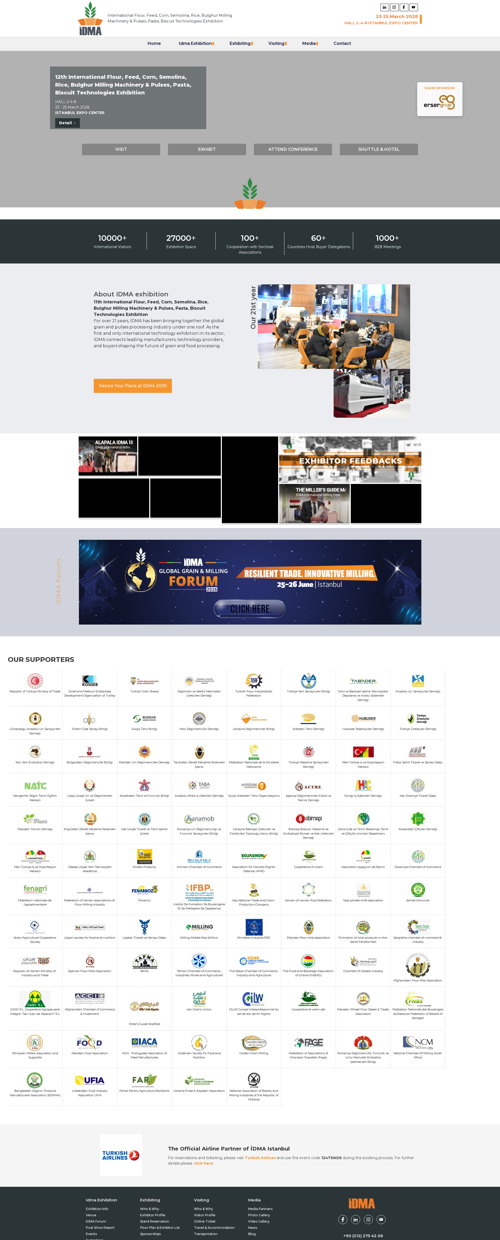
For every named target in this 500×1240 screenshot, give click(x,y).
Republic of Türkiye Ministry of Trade (35, 691)
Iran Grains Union (199, 1009)
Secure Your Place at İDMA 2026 (133, 385)
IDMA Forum (96, 1221)
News (252, 1228)
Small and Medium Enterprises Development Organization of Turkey (89, 694)
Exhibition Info (97, 1209)
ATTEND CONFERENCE (293, 149)
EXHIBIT (207, 149)
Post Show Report (100, 1228)
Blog (252, 1234)
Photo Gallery (259, 1215)
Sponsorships (150, 1234)
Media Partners (260, 1209)
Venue (91, 1215)
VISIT (121, 149)
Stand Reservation (154, 1221)
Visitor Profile (204, 1215)
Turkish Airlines (260, 1157)
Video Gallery (259, 1221)
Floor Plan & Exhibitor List (160, 1228)
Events (91, 1234)
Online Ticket (205, 1221)
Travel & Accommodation (214, 1228)
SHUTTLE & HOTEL (379, 149)
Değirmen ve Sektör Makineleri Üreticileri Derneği (199, 694)
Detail (66, 123)
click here (203, 1163)
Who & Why (149, 1209)
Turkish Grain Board (144, 691)
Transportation (205, 1234)
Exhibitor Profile (152, 1215)
